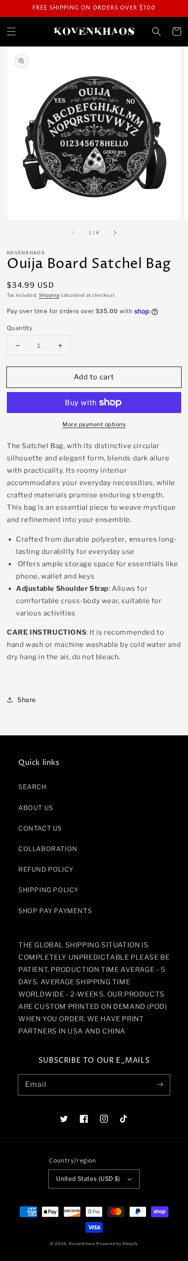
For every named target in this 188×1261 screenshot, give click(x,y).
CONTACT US (40, 828)
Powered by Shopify (117, 1243)
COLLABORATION (48, 849)
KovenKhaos (82, 1243)
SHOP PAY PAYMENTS (55, 911)
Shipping (49, 295)
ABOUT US (35, 807)
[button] (11, 31)
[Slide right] (114, 233)
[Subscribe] (160, 1085)
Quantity (19, 327)
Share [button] (26, 699)
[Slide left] (73, 233)
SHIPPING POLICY (48, 890)
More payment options (94, 424)
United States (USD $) (88, 1178)
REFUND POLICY (45, 869)
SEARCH (32, 787)
